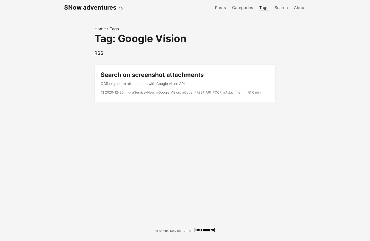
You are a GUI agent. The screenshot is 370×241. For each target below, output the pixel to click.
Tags (264, 7)
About (300, 7)
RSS (98, 53)
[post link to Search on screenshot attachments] (185, 83)
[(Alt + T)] (121, 7)
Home (100, 28)
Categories (242, 7)
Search (281, 7)
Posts (220, 7)
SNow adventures (90, 7)
